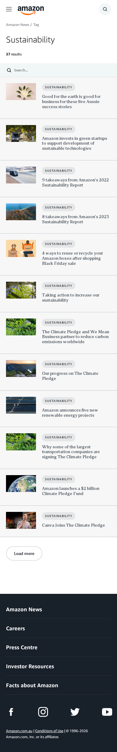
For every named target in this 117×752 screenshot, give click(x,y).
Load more (24, 553)
